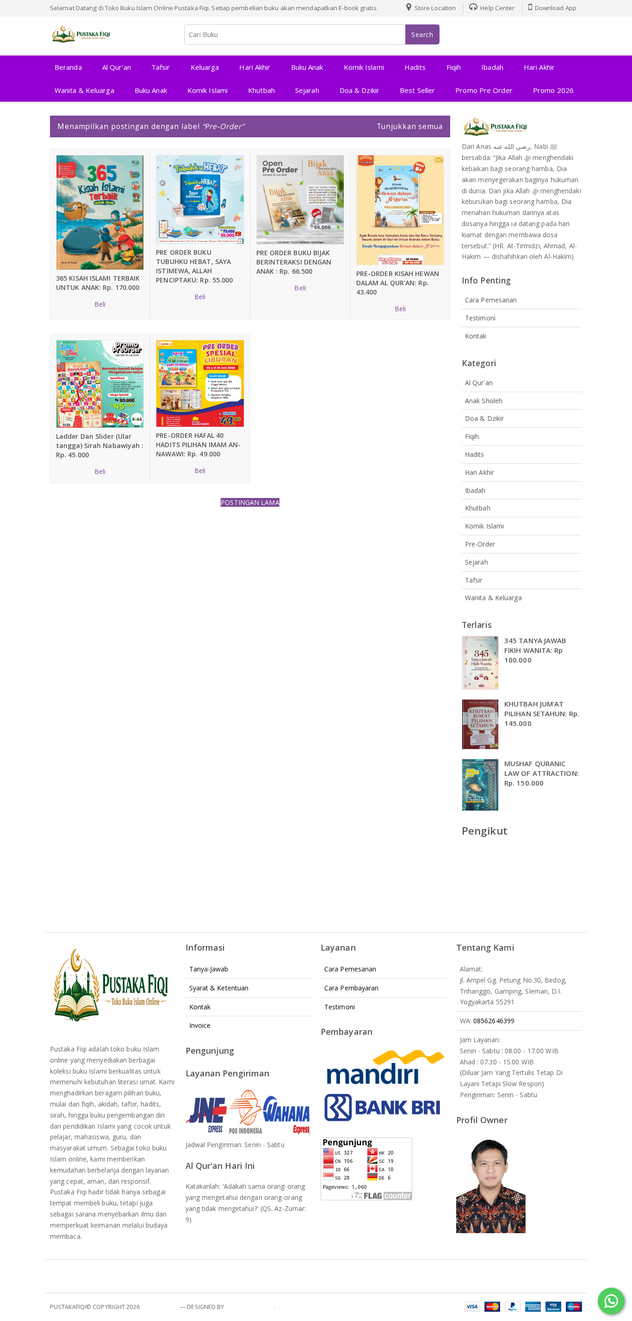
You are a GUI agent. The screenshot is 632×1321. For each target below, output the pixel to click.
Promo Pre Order (484, 90)
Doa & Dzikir (359, 90)
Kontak (476, 336)
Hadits (415, 67)
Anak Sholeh (483, 400)
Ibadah (492, 67)
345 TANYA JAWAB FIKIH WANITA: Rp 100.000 (535, 650)
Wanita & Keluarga (84, 90)
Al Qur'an (116, 67)
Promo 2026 (553, 90)
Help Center (496, 8)
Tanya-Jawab (209, 969)
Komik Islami (364, 67)
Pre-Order (480, 544)
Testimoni (480, 317)
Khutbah (261, 90)
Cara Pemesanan (491, 299)
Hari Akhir (254, 67)
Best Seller (417, 90)
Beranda (68, 67)
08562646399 (493, 1020)
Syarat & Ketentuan (219, 987)
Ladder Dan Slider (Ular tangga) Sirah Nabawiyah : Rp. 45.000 (100, 445)
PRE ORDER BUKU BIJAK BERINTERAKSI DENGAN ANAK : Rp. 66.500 (294, 262)
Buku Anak (307, 67)
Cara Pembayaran (351, 987)
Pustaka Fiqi (160, 1307)
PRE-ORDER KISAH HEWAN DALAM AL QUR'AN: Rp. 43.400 (397, 282)
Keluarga (205, 67)
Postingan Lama (250, 502)
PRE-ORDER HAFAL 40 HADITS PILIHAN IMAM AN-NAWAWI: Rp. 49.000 (198, 444)
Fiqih (453, 67)
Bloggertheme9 (250, 1307)
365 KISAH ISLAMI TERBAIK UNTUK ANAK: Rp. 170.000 (98, 283)
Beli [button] (99, 304)
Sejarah (307, 90)
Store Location (434, 8)
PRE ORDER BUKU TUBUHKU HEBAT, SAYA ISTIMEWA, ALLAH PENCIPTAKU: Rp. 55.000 (194, 266)
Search (422, 34)
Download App (554, 8)
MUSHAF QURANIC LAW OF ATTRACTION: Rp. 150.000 (541, 773)
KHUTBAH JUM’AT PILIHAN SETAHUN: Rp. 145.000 (541, 713)
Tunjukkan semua (410, 126)
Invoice (200, 1025)
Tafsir (160, 67)
